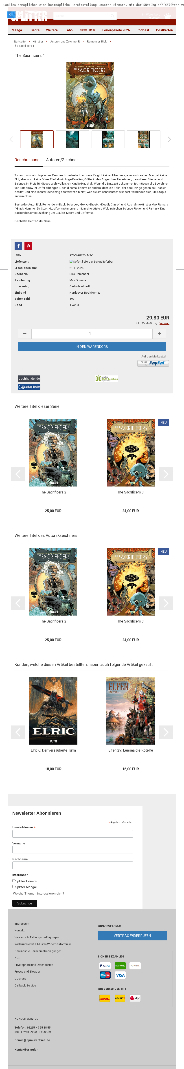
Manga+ (18, 30)
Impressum (22, 923)
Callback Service (25, 985)
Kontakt (20, 930)
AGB (17, 958)
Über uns (20, 978)
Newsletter (87, 30)
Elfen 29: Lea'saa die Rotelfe (130, 750)
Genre (35, 30)
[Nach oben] (171, 1062)
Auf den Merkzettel (153, 356)
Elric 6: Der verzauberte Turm (53, 750)
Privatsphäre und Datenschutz (34, 964)
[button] (18, 246)
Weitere (52, 30)
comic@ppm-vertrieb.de (32, 1040)
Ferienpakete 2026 (116, 30)
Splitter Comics (26, 881)
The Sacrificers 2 (53, 492)
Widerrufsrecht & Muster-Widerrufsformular (43, 944)
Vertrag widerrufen (132, 935)
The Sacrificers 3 (130, 492)
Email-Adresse (24, 827)
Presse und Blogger (27, 971)
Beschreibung (27, 159)
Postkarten (164, 30)
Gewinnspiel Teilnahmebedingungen (38, 951)
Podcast (142, 30)
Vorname (18, 843)
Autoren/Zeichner (62, 159)
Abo (70, 30)
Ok (11, 14)
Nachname (20, 859)
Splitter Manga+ (26, 887)
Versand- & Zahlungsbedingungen (37, 937)
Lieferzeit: (22, 261)
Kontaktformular (26, 1049)
